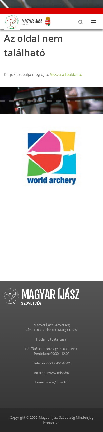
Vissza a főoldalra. (66, 74)
